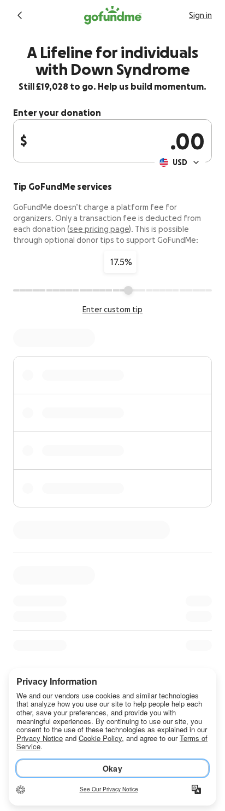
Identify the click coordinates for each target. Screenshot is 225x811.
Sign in (200, 15)
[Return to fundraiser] (20, 15)
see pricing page (99, 229)
